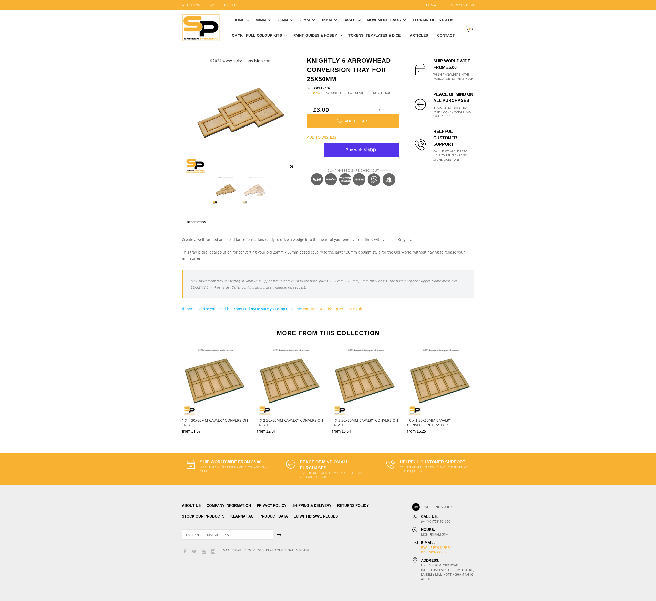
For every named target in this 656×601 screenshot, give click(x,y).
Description (196, 222)
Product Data (274, 516)
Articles (419, 35)
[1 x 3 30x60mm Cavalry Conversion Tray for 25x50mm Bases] (365, 381)
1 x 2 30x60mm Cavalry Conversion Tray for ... (290, 422)
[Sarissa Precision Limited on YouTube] (204, 551)
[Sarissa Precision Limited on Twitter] (194, 551)
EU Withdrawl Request (317, 516)
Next (485, 388)
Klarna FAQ (242, 516)
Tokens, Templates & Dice (374, 35)
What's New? (191, 5)
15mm (326, 20)
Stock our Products (203, 516)
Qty (382, 110)
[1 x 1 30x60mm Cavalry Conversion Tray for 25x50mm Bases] (215, 381)
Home (238, 20)
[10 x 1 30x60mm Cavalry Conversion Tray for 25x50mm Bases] (441, 381)
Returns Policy (353, 505)
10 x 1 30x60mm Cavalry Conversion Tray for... (429, 422)
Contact (446, 35)
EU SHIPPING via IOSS (437, 507)
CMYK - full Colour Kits (257, 35)
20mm (305, 20)
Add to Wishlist (323, 137)
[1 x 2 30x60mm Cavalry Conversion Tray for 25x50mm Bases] (290, 381)
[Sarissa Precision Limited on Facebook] (185, 551)
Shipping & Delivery (311, 505)
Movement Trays (384, 20)
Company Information (229, 505)
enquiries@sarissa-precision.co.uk (332, 308)
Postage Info (227, 5)
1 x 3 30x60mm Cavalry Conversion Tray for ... (365, 422)
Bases (349, 20)
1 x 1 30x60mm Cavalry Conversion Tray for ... (215, 422)
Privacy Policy (271, 505)
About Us (191, 505)
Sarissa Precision (266, 549)
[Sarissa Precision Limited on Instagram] (213, 551)
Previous (171, 388)
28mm (283, 20)
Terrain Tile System (433, 20)
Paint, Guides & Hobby (315, 35)
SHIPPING (313, 93)
